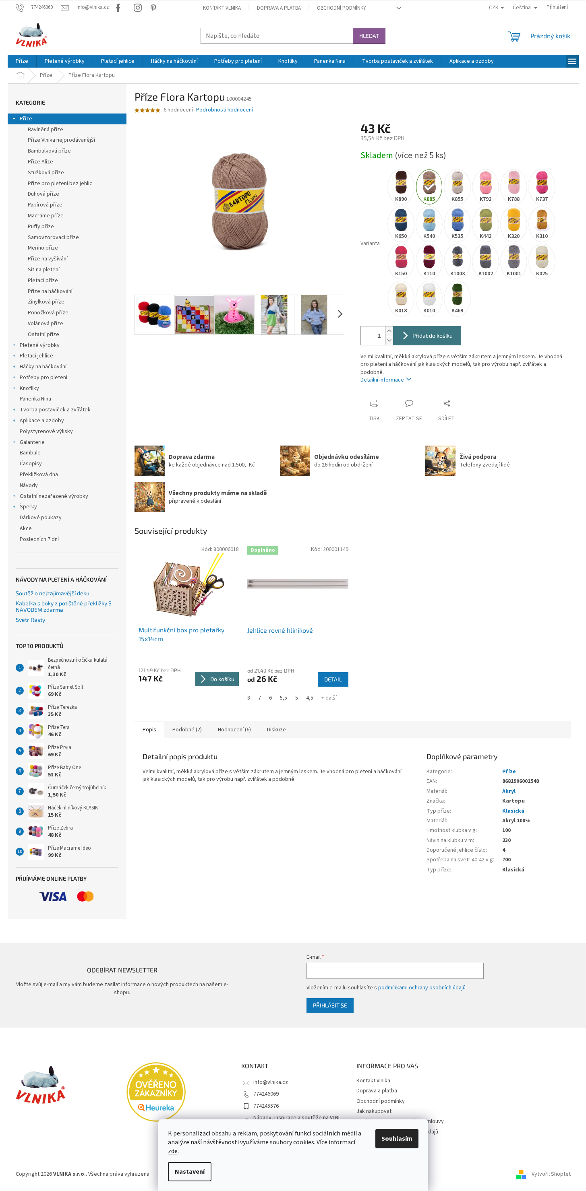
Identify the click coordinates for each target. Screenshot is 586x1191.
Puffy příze (41, 227)
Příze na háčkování (50, 291)
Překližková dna (39, 475)
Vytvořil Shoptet (551, 1174)
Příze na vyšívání (48, 259)
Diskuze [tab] (276, 730)
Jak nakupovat (373, 1111)
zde (173, 1151)
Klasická (513, 811)
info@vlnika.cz (270, 1082)
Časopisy (31, 464)
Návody (29, 485)
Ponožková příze (48, 313)
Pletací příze (43, 281)
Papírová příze (45, 205)
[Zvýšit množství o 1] (389, 331)
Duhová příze (43, 194)
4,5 (309, 698)
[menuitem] (22, 61)
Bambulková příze (49, 151)
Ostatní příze (43, 334)
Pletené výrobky (40, 345)
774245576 (266, 1106)
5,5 (283, 698)
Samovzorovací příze (53, 237)
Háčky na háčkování (43, 367)
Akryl (509, 791)
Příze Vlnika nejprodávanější (61, 140)
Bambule (30, 453)
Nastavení (190, 1171)
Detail (333, 679)
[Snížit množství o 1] (389, 340)
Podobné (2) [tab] (187, 730)
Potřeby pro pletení (43, 378)
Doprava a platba (279, 8)
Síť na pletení (44, 270)
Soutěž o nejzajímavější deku (52, 593)
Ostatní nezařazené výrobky (54, 496)
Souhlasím (396, 1138)
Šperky (28, 507)
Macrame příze (46, 216)
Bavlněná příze (45, 130)
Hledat (369, 35)
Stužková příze (46, 173)
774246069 (266, 1094)
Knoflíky (29, 388)
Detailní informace (382, 380)
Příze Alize (40, 162)
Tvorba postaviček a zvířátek (55, 410)
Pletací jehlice (36, 356)
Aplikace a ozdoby (42, 421)
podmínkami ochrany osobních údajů (422, 988)
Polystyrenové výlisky (46, 431)
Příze (26, 119)
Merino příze (43, 248)
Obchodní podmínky (341, 8)
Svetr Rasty (30, 620)
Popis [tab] (149, 730)
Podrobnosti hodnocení (224, 110)
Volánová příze (45, 324)
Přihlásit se (330, 1005)
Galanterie (32, 442)
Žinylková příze (46, 302)
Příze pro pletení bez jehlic (60, 184)
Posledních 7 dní (39, 539)
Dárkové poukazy (41, 518)
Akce (26, 528)
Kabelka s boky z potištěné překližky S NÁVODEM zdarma (64, 606)
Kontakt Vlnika (222, 8)
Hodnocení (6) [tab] (234, 730)
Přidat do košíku (432, 335)
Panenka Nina (35, 399)
